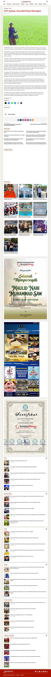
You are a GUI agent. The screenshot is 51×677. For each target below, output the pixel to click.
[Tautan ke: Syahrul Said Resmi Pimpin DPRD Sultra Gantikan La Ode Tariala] (6, 558)
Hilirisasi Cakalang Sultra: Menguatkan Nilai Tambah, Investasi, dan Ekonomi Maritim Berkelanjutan (28, 473)
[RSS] (33, 120)
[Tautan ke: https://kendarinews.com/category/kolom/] (46, 458)
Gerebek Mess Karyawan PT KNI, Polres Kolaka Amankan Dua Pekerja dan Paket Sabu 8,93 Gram (27, 602)
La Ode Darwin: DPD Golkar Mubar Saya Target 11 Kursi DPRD (21, 531)
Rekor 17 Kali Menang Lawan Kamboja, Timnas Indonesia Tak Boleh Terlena (23, 638)
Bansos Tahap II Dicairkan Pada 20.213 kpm (38, 124)
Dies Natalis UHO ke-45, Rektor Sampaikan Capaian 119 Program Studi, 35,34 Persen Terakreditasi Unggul (28, 580)
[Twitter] (21, 120)
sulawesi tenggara (11, 114)
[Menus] (4, 1)
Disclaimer (22, 675)
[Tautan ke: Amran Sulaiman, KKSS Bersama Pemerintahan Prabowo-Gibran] (6, 487)
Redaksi (17, 675)
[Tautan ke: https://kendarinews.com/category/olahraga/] (46, 635)
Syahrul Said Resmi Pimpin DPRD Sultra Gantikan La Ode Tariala (21, 556)
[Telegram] (30, 120)
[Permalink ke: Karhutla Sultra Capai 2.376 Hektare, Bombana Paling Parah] (11, 190)
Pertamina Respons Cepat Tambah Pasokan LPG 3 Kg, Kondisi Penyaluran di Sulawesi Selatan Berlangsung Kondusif (26, 521)
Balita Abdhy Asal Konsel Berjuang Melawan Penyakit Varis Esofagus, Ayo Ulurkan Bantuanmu (13, 139)
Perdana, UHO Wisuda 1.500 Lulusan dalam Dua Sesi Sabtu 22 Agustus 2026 (24, 573)
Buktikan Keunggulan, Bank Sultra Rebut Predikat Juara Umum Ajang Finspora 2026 (25, 502)
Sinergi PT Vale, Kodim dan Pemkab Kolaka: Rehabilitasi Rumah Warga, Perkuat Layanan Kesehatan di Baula (36, 136)
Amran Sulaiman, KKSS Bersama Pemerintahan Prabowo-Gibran (21, 485)
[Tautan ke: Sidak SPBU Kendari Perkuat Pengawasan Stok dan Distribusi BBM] (6, 510)
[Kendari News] (26, 1)
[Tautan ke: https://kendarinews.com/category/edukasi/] (46, 564)
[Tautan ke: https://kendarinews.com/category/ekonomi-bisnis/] (46, 493)
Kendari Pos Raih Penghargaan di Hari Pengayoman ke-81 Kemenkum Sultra (11, 253)
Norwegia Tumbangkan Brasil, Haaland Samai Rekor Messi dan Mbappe (23, 650)
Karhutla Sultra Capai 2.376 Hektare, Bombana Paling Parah (13, 132)
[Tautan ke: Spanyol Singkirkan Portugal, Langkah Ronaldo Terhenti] (6, 646)
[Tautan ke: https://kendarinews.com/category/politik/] (46, 529)
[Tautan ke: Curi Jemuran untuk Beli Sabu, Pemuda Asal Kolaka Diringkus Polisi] (6, 623)
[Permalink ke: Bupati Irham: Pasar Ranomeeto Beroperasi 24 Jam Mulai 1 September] (40, 190)
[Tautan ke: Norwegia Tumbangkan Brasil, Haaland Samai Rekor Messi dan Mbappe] (6, 652)
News (5, 13)
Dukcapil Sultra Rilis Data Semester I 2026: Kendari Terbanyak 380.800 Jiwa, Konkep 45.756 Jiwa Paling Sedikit (13, 143)
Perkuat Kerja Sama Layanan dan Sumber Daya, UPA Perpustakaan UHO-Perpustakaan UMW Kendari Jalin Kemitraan (27, 568)
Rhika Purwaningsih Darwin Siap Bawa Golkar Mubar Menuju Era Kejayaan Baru (24, 537)
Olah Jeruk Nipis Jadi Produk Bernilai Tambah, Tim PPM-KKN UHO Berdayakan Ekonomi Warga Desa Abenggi (28, 592)
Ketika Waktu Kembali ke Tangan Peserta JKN (18, 460)
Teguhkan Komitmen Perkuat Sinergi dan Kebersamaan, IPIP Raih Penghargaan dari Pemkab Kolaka (39, 235)
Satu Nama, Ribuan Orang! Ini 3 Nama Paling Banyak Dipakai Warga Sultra (35, 139)
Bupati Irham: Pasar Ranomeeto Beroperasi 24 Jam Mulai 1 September (14, 136)
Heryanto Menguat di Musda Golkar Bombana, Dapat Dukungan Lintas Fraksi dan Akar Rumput (27, 550)
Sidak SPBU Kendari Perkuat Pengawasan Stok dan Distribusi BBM (22, 508)
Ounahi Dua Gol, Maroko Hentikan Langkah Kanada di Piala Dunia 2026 (23, 662)
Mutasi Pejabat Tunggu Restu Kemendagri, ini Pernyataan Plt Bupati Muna (12, 124)
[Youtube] (28, 120)
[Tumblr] (23, 120)
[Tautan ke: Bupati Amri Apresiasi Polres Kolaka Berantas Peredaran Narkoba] (6, 629)
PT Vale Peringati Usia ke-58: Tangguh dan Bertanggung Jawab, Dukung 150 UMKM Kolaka (36, 132)
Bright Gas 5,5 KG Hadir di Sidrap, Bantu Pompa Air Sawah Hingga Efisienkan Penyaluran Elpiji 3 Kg (27, 514)
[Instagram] (25, 120)
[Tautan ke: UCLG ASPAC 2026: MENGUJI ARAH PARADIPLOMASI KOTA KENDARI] (6, 469)
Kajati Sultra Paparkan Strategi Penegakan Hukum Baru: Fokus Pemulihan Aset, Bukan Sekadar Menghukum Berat (36, 143)
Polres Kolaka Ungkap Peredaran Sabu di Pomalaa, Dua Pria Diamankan (23, 608)
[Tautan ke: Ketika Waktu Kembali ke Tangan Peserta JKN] (6, 462)
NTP (5, 114)
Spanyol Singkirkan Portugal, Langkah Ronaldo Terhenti (20, 644)
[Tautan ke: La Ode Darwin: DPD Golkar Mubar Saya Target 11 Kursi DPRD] (6, 533)
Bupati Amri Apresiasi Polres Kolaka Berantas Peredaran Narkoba (22, 627)
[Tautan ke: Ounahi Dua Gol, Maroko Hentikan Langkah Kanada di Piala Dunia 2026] (6, 664)
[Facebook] (18, 120)
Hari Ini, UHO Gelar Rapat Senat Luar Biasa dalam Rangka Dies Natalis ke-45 (24, 585)
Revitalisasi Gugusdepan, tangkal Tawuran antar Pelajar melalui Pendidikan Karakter (25, 479)
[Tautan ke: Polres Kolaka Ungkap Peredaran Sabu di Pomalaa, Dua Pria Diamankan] (6, 610)
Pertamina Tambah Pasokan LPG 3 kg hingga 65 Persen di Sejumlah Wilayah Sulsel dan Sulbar (27, 496)
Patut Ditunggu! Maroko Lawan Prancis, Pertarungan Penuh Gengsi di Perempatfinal (25, 656)
